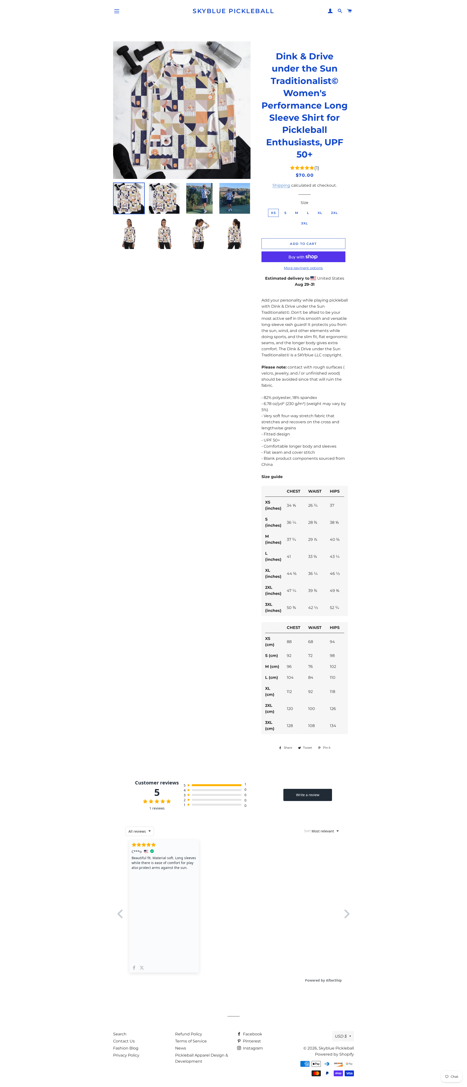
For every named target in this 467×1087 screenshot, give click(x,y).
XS (273, 213)
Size (304, 202)
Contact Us (124, 1041)
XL (320, 213)
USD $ (341, 1036)
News (180, 1048)
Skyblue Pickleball (233, 11)
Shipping (281, 185)
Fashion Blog (125, 1048)
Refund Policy (188, 1034)
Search (119, 1034)
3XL (304, 223)
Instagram (252, 1048)
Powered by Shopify (334, 1054)
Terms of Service (191, 1041)
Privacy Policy (126, 1055)
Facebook (252, 1034)
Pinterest (251, 1041)
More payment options (303, 268)
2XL (334, 213)
